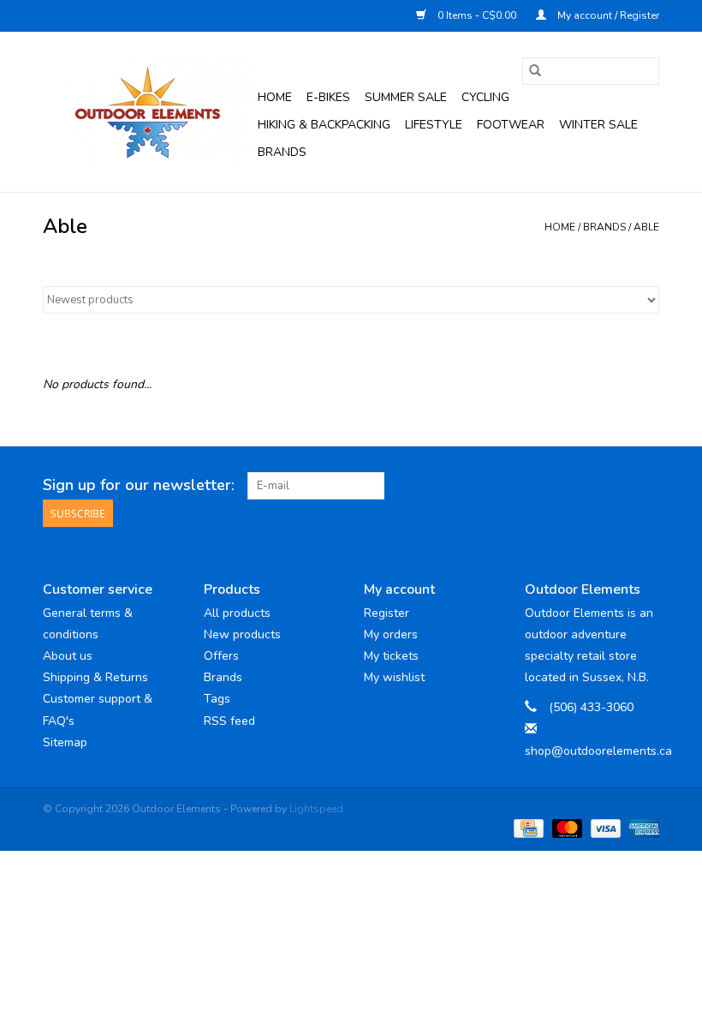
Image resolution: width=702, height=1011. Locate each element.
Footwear (510, 125)
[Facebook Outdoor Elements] (584, 486)
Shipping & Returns (95, 677)
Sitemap (65, 742)
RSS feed (229, 721)
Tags (217, 699)
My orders (391, 634)
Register (386, 613)
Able (646, 227)
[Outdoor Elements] (148, 112)
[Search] (535, 71)
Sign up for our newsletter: (139, 485)
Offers (221, 656)
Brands (282, 152)
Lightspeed (316, 809)
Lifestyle (433, 125)
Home (275, 97)
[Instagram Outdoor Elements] (645, 486)
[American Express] (641, 827)
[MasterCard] (565, 827)
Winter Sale (598, 125)
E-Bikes (328, 97)
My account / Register (607, 15)
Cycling (485, 97)
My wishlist (394, 677)
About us (67, 656)
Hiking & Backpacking (324, 125)
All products (237, 613)
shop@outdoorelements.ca (598, 751)
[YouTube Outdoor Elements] (614, 486)
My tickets (391, 656)
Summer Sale (406, 97)
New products (242, 634)
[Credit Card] (526, 827)
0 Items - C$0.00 (477, 15)
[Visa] (604, 827)
